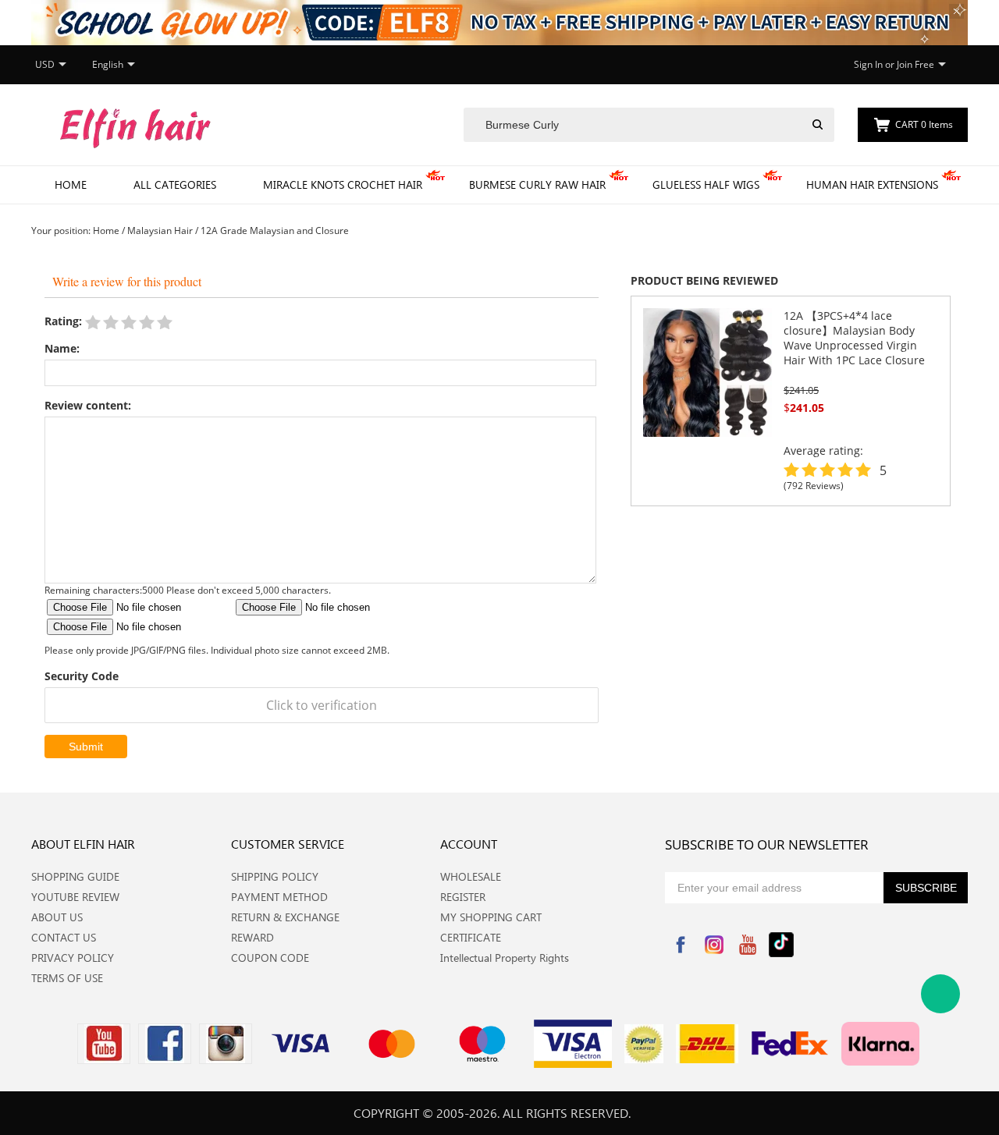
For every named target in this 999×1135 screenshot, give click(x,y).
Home (71, 184)
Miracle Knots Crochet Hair (342, 184)
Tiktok (781, 944)
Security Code (81, 676)
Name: (62, 348)
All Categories (174, 184)
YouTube (747, 944)
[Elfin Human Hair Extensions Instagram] (225, 1043)
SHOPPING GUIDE (75, 876)
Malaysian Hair (160, 230)
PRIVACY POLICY (72, 957)
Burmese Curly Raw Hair (537, 184)
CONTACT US (63, 937)
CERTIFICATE (470, 937)
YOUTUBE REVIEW (75, 896)
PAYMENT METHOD (279, 896)
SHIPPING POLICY (274, 876)
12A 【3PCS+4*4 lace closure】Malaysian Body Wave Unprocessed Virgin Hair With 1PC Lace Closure (854, 337)
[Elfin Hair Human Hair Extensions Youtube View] (103, 1043)
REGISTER (462, 896)
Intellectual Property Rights (504, 957)
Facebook (680, 944)
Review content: (87, 405)
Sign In (868, 64)
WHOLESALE (470, 876)
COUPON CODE (270, 957)
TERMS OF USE (67, 977)
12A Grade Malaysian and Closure (275, 230)
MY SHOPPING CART (491, 917)
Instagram (714, 944)
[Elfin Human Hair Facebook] (164, 1043)
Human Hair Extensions (872, 184)
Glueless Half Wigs (705, 184)
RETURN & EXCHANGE (285, 917)
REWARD (252, 937)
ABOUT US (57, 917)
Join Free (915, 64)
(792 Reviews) (814, 485)
